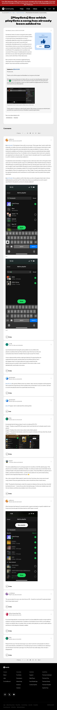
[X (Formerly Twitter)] (9, 694)
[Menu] (54, 9)
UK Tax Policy (13, 707)
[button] (40, 46)
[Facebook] (14, 694)
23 (35, 133)
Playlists (16, 117)
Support (31, 675)
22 (33, 133)
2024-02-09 (16, 69)
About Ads (30, 705)
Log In (49, 8)
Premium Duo (45, 678)
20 (27, 133)
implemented (43, 37)
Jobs (4, 678)
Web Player (32, 678)
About (4, 675)
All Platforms (9, 117)
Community (9, 9)
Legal (4, 705)
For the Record (6, 681)
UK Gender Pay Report (21, 707)
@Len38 (8, 406)
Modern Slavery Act (6, 707)
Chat (28, 9)
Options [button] (51, 30)
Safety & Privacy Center (10, 705)
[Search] (45, 9)
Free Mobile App (33, 681)
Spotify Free (45, 688)
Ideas (35, 9)
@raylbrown (8, 383)
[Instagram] (5, 694)
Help (21, 9)
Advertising (19, 681)
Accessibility (35, 705)
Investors (18, 684)
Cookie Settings (24, 705)
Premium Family (46, 681)
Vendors (18, 688)
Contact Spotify (33, 684)
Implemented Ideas (20, 12)
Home (10, 12)
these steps (45, 3)
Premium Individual (47, 675)
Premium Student (46, 684)
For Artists (18, 675)
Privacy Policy (18, 705)
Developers (19, 678)
